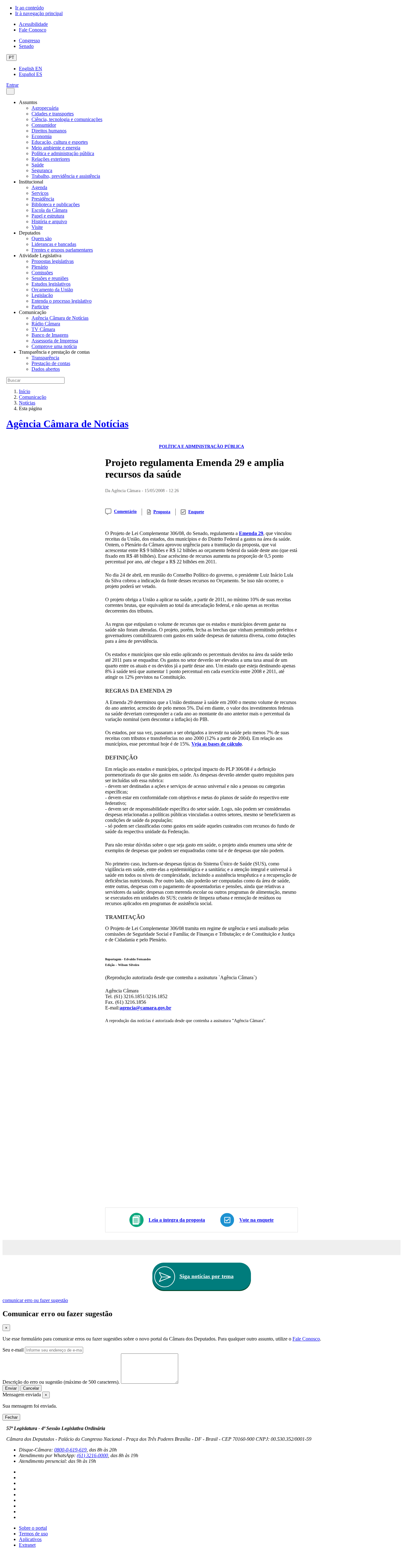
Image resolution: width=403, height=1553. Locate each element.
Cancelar (31, 1388)
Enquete (196, 511)
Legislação (42, 295)
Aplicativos (30, 1539)
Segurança (41, 170)
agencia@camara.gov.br (145, 1007)
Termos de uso (33, 1533)
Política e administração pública (62, 153)
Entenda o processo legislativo (61, 301)
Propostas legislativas (52, 261)
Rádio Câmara (45, 323)
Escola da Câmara (49, 210)
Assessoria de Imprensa (54, 340)
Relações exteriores (50, 159)
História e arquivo (49, 221)
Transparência (45, 357)
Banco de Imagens (49, 335)
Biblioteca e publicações (55, 204)
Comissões (42, 272)
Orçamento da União (52, 289)
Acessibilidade (33, 24)
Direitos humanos (48, 130)
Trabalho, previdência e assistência (65, 176)
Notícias (27, 402)
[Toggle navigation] (10, 91)
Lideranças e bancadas (53, 244)
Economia (41, 136)
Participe (40, 306)
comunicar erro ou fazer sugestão (35, 1300)
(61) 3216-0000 (92, 1455)
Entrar (12, 85)
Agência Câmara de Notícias (59, 318)
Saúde (37, 164)
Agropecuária (45, 108)
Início (24, 391)
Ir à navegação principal (39, 13)
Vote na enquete (256, 1220)
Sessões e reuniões (49, 278)
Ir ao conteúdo (29, 7)
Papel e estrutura (47, 215)
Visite (37, 227)
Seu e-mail (13, 1349)
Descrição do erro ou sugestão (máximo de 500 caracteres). (61, 1382)
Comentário (125, 511)
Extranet (27, 1545)
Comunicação (32, 397)
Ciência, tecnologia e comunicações (66, 119)
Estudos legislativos (51, 284)
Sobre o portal (33, 1528)
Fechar (11, 1417)
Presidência (42, 198)
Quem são (41, 238)
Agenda (39, 187)
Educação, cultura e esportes (59, 142)
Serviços (39, 193)
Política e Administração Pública (201, 446)
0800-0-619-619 (70, 1449)
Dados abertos (45, 369)
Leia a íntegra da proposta (177, 1220)
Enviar (11, 1388)
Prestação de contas (50, 363)
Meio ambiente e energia (55, 147)
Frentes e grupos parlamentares (62, 250)
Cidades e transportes (52, 113)
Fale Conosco (32, 29)
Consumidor (43, 125)
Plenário (39, 267)
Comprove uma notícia (54, 346)
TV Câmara (43, 329)
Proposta (161, 511)
